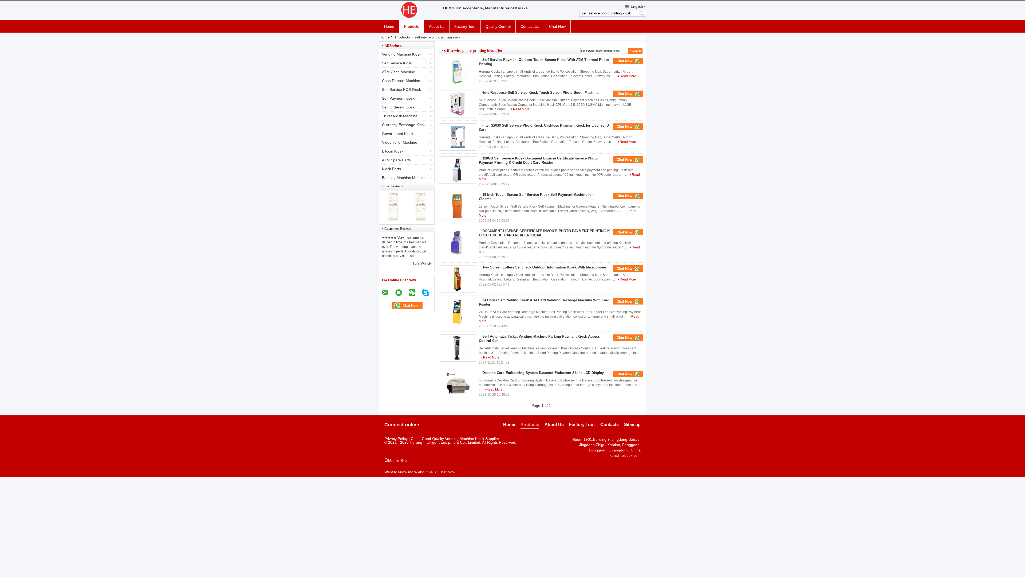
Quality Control (498, 26)
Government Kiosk (397, 133)
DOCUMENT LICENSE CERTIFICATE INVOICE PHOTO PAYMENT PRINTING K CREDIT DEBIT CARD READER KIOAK (544, 233)
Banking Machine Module (403, 178)
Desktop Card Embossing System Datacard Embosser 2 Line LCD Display (543, 373)
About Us (436, 26)
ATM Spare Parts (396, 160)
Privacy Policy (396, 438)
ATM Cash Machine (398, 72)
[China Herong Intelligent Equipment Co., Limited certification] (393, 220)
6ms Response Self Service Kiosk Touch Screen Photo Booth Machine (540, 93)
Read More (628, 76)
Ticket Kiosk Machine (399, 116)
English (637, 6)
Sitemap (632, 424)
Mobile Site (397, 460)
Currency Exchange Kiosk (403, 125)
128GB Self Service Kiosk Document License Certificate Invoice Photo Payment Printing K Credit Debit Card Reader (538, 160)
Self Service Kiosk (397, 63)
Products (411, 26)
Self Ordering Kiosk (398, 107)
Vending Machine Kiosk (401, 54)
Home (389, 26)
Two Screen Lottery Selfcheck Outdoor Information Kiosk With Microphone (544, 267)
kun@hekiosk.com (625, 455)
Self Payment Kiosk (398, 98)
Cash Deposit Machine (401, 81)
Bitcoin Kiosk (392, 151)
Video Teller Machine (399, 142)
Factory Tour (465, 26)
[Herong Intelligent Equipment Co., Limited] (408, 10)
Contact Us (530, 26)
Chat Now (557, 26)
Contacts (609, 424)
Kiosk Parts (391, 169)
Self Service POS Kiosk (401, 89)
